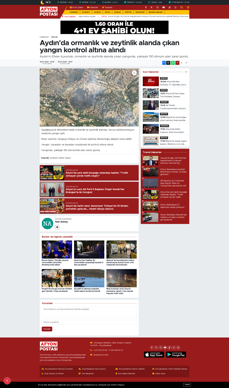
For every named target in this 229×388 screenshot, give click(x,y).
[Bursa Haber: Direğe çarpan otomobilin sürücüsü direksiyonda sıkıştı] (57, 249)
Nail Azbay (61, 222)
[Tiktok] (169, 348)
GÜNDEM (74, 12)
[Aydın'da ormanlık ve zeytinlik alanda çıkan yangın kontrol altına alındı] (89, 97)
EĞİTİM (128, 12)
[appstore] (154, 355)
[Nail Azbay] (47, 223)
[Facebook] (152, 348)
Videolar (94, 7)
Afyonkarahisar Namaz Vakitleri (132, 369)
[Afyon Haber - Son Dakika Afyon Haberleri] (49, 12)
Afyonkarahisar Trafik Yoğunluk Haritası (171, 369)
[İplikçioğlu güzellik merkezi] (114, 27)
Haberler (44, 37)
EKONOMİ (140, 12)
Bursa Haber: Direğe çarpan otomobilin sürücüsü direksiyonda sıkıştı (55, 262)
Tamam (187, 384)
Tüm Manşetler (87, 374)
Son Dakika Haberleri (126, 374)
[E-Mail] (57, 227)
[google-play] (176, 355)
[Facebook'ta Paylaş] (164, 63)
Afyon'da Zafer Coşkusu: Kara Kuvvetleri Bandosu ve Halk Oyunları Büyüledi (172, 131)
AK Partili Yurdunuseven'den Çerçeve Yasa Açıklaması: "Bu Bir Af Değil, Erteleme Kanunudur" (173, 107)
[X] (156, 348)
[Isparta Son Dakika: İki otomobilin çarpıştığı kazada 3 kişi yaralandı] (89, 249)
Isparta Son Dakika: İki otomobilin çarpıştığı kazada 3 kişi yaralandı (88, 262)
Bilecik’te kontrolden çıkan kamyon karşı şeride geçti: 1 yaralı (173, 119)
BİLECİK (164, 114)
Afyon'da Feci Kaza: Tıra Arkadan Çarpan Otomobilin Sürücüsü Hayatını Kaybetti (172, 95)
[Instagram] (161, 348)
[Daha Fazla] (177, 63)
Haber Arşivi (160, 374)
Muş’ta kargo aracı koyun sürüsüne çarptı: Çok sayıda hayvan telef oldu (119, 291)
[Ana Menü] (187, 7)
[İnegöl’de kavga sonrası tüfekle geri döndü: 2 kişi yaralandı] (57, 278)
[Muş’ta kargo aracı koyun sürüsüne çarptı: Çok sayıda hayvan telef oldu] (121, 278)
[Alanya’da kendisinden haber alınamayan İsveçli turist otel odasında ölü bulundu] (121, 249)
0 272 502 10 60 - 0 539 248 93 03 (108, 350)
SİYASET (86, 12)
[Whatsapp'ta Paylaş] (173, 63)
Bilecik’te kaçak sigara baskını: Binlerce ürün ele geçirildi (173, 143)
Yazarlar (108, 7)
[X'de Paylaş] (168, 63)
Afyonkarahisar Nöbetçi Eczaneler (59, 369)
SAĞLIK (117, 12)
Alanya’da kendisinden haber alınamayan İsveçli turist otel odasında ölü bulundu (120, 262)
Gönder (47, 329)
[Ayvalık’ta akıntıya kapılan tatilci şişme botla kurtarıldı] (89, 278)
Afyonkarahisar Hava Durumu (94, 369)
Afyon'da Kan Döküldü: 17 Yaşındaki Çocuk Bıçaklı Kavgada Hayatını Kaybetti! (173, 83)
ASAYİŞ (97, 12)
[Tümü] (186, 72)
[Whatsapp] (174, 348)
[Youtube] (165, 348)
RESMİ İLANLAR (155, 12)
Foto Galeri (77, 7)
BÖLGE (55, 37)
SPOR (107, 12)
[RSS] (178, 348)
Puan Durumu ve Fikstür (54, 374)
